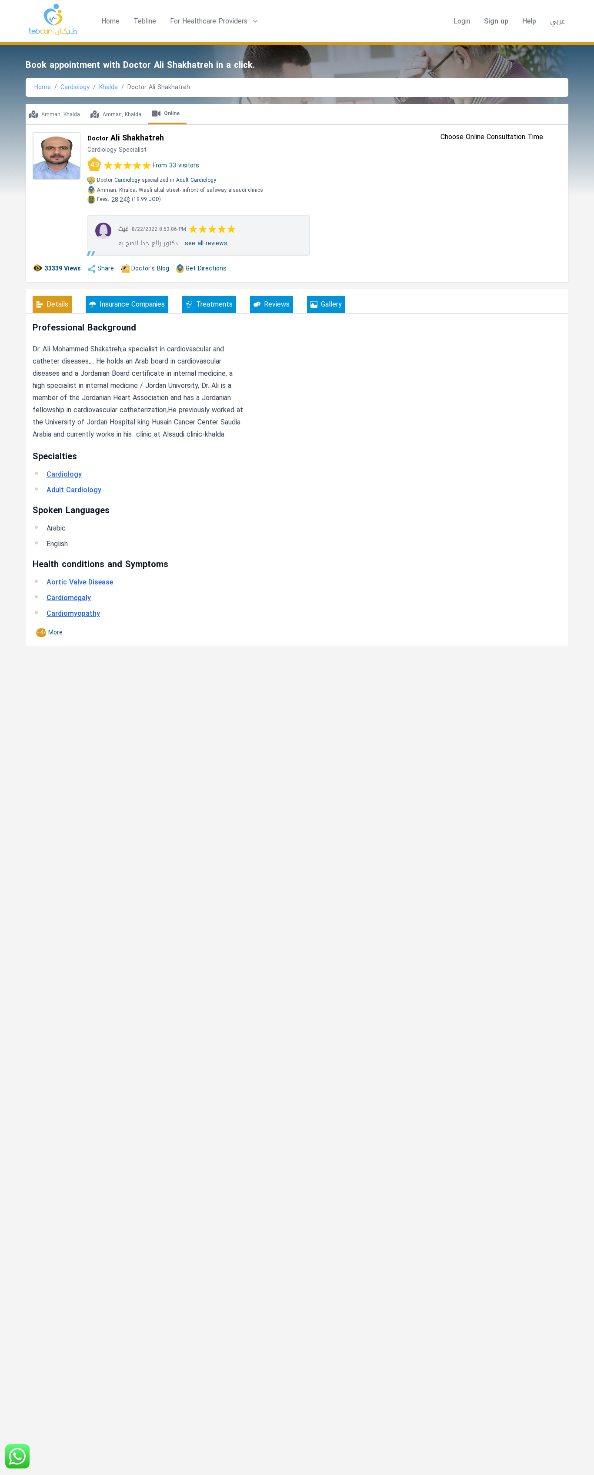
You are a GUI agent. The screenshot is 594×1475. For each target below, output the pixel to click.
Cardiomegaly (69, 597)
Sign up (496, 21)
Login (462, 21)
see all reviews (206, 243)
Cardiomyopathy (73, 613)
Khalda (108, 87)
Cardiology (75, 87)
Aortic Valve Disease (80, 582)
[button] (215, 21)
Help (529, 21)
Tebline (144, 21)
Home (110, 21)
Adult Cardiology (196, 180)
